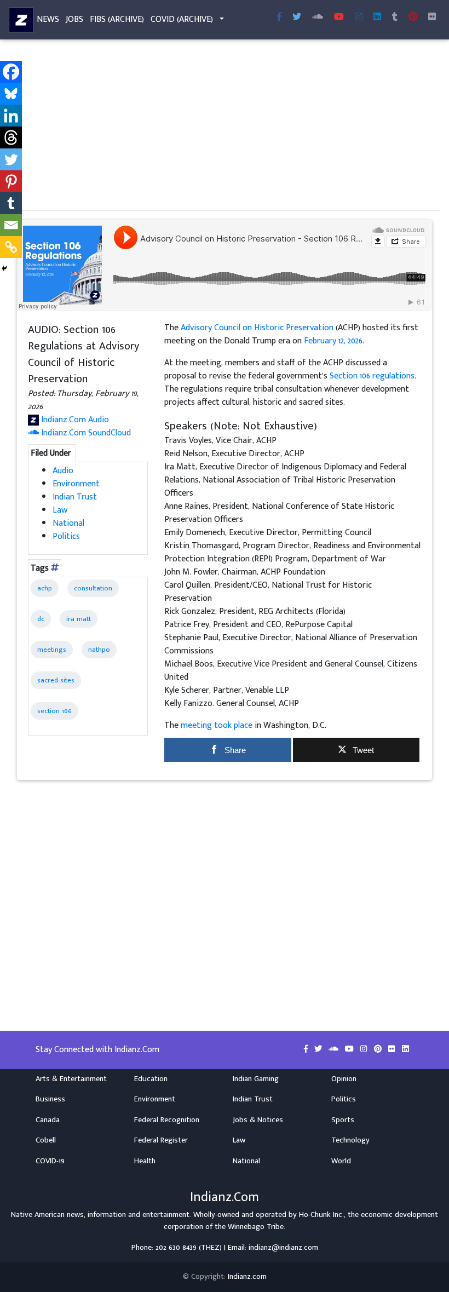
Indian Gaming (256, 1079)
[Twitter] (11, 159)
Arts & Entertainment (71, 1079)
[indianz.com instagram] (358, 17)
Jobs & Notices (258, 1120)
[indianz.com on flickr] (432, 17)
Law (60, 510)
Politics (66, 536)
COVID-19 (50, 1161)
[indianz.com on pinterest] (379, 1049)
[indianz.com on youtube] (339, 17)
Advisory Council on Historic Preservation (257, 327)
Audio (63, 470)
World (341, 1161)
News (48, 19)
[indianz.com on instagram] (365, 1049)
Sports (342, 1120)
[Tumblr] (11, 203)
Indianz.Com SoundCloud (85, 433)
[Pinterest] (11, 181)
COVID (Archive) (182, 19)
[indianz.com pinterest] (413, 17)
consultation (93, 588)
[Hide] (4, 268)
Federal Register (161, 1140)
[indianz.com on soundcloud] (335, 1049)
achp (44, 588)
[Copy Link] (11, 247)
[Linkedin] (11, 116)
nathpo (99, 650)
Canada (48, 1120)
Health (145, 1161)
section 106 (54, 711)
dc (40, 619)
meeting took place (216, 725)
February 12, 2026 (333, 341)
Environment (76, 483)
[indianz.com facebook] (279, 17)
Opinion (343, 1079)
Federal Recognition (166, 1120)
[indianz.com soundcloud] (317, 17)
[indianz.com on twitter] (319, 1049)
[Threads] (11, 137)
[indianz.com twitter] (297, 17)
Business (50, 1099)
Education (151, 1079)
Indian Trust (75, 497)
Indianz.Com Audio (74, 419)
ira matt (78, 619)
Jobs (74, 19)
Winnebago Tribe (256, 1226)
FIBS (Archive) (117, 19)
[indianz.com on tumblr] (395, 17)
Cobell (46, 1140)
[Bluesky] (11, 94)
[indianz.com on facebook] (307, 1049)
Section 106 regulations (372, 376)
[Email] (11, 225)
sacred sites (55, 680)
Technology (350, 1140)
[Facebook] (11, 72)
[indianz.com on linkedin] (405, 1049)
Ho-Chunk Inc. (321, 1214)
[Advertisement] (224, 125)
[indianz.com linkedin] (377, 17)
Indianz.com (247, 1276)
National (68, 523)
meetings (51, 650)
